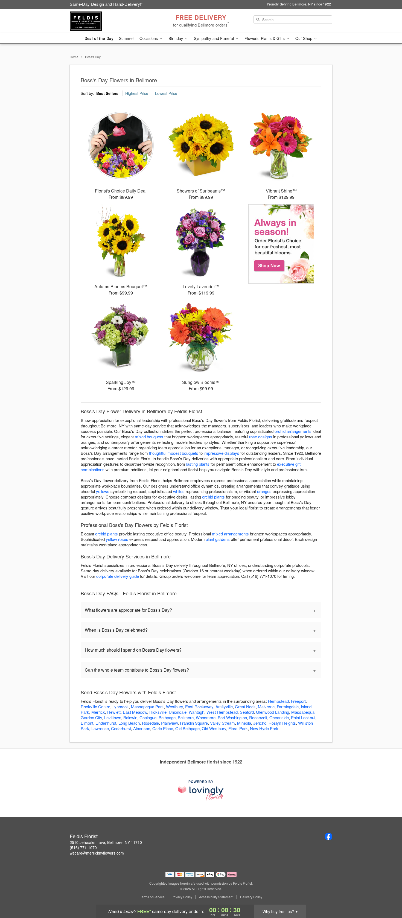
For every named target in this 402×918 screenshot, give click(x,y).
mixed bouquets (149, 436)
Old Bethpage (187, 728)
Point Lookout (303, 717)
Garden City (91, 717)
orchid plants (213, 497)
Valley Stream (222, 723)
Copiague (147, 717)
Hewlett (114, 712)
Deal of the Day (99, 38)
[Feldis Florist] (109, 21)
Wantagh (196, 712)
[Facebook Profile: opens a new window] (328, 836)
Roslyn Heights (282, 723)
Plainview (169, 723)
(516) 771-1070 (83, 847)
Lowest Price (166, 93)
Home (74, 56)
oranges (264, 491)
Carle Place (162, 728)
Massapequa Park (147, 706)
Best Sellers (107, 93)
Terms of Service (152, 897)
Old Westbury (214, 728)
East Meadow (135, 712)
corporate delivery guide (117, 576)
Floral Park (238, 728)
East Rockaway (199, 706)
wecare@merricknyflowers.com (97, 853)
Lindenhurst (105, 723)
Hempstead (278, 701)
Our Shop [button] (304, 38)
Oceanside (279, 717)
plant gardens (218, 539)
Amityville (224, 706)
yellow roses (117, 539)
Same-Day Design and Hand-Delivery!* (106, 4)
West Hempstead (222, 712)
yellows (102, 491)
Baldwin (130, 717)
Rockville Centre (95, 706)
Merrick (98, 712)
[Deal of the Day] (281, 244)
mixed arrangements (230, 534)
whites (179, 491)
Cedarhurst (121, 728)
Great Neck (245, 706)
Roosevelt (258, 717)
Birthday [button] (176, 38)
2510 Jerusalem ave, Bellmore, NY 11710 (106, 842)
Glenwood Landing (272, 712)
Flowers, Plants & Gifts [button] (265, 38)
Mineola (244, 723)
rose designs (260, 436)
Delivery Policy (251, 897)
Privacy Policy (181, 897)
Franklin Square (194, 723)
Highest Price (136, 93)
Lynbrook (120, 706)
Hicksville (158, 712)
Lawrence (100, 728)
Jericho (259, 723)
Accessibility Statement (216, 897)
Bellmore (186, 717)
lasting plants (197, 464)
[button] (387, 895)
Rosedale (150, 723)
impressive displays (221, 453)
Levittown (112, 717)
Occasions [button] (149, 38)
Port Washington (232, 717)
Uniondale (178, 712)
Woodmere (205, 717)
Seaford (247, 712)
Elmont (87, 723)
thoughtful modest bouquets (173, 453)
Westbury (174, 706)
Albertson (141, 728)
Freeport (298, 701)
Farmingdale (288, 706)
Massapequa (302, 712)
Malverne (266, 706)
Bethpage (167, 717)
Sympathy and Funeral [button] (214, 38)
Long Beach (129, 723)
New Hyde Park (264, 728)
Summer (126, 38)
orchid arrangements (293, 431)
